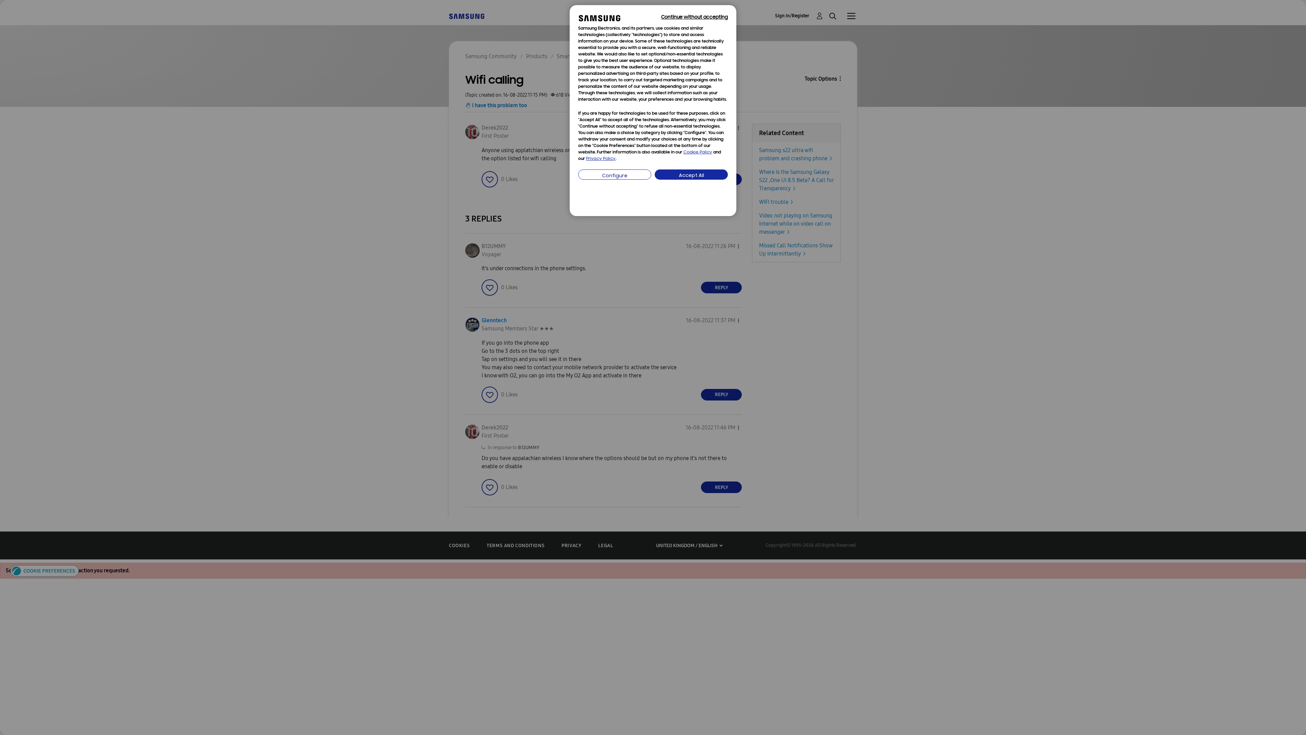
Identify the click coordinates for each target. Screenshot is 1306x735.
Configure (614, 176)
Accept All (691, 175)
